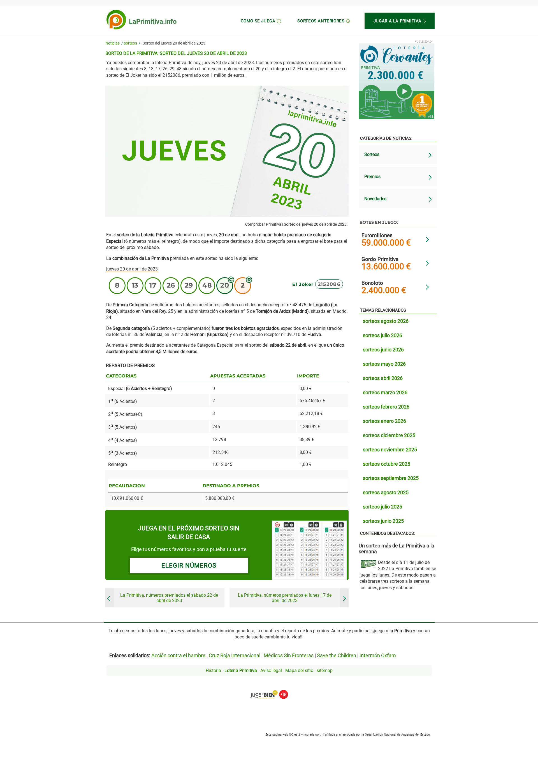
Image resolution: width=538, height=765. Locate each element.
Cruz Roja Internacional (234, 655)
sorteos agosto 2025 (386, 492)
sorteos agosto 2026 (386, 321)
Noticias (112, 43)
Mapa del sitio (299, 670)
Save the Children (336, 655)
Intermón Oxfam (378, 655)
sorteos (130, 43)
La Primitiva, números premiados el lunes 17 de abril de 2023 (284, 598)
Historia (213, 670)
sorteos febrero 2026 (386, 407)
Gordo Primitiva (379, 259)
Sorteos (371, 154)
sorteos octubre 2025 (386, 464)
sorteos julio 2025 (382, 507)
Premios (372, 176)
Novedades (375, 198)
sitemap (325, 670)
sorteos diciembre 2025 (389, 435)
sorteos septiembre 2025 (391, 478)
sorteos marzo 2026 (385, 392)
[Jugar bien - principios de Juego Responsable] (269, 690)
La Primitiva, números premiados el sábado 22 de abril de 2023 (169, 598)
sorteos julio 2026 (382, 335)
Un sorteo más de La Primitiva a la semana (396, 548)
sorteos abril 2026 (383, 378)
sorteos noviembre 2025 (390, 450)
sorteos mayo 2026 (384, 364)
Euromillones (377, 235)
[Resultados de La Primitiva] (116, 19)
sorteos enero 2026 (384, 421)
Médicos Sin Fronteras (289, 655)
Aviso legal (271, 670)
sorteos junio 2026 (383, 350)
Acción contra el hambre (178, 655)
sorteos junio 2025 (383, 521)
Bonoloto (372, 283)
